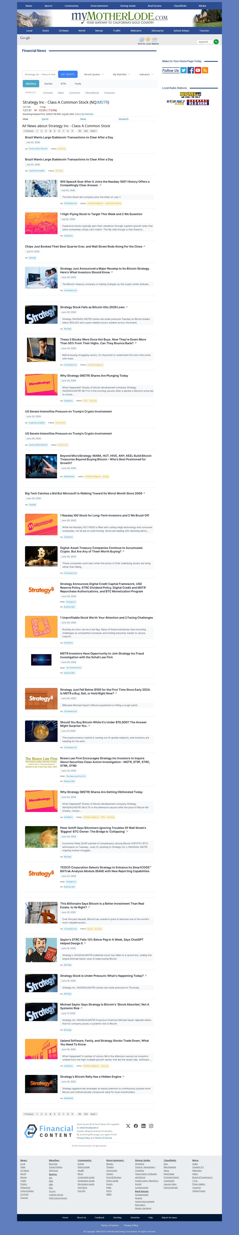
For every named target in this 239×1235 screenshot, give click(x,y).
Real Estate (154, 5)
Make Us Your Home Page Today (181, 61)
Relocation (140, 1205)
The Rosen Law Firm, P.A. (76, 776)
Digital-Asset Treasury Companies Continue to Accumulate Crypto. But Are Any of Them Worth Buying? (101, 549)
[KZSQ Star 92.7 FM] (174, 101)
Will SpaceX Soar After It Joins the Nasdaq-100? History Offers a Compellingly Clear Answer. (105, 183)
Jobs (166, 1163)
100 (85, 131)
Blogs (80, 1174)
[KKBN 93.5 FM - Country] (197, 101)
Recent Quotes (92, 74)
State (45, 30)
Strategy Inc (71, 602)
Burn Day (53, 1163)
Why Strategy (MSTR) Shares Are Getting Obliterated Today (101, 792)
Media (202, 5)
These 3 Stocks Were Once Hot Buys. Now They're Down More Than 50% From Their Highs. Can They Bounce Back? (103, 341)
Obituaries (158, 30)
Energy (105, 476)
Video (195, 1174)
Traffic (116, 30)
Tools (78, 83)
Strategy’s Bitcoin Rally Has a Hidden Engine (92, 1076)
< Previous (28, 131)
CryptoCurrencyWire (37, 171)
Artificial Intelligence (95, 203)
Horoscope (111, 1170)
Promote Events (171, 1177)
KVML (108, 1187)
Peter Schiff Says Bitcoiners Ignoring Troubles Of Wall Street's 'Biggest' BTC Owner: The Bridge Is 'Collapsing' (103, 829)
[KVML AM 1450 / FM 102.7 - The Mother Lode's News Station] (190, 94)
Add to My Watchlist (84, 114)
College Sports (56, 1194)
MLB (51, 1181)
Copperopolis (141, 1187)
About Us (81, 1217)
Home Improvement (144, 1201)
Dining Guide (128, 5)
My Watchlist (119, 74)
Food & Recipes (113, 1177)
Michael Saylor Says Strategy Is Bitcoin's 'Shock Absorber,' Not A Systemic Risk (104, 1006)
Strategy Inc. (71, 882)
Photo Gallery (198, 1184)
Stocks (48, 83)
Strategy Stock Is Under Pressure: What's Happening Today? (103, 975)
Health (81, 1170)
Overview (48, 92)
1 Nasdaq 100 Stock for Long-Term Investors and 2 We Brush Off (104, 515)
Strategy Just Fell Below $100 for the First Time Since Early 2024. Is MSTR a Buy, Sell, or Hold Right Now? (105, 691)
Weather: (54, 1160)
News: (23, 1160)
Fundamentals (141, 1194)
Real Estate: (142, 1191)
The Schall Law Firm (73, 668)
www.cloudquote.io (89, 1127)
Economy (61, 149)
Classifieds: (170, 1160)
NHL (51, 1188)
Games (109, 1174)
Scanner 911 (198, 1167)
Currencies (74, 92)
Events (81, 1163)
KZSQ (109, 1191)
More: (195, 1160)
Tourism (204, 30)
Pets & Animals (171, 1187)
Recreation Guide (86, 1184)
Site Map (117, 1217)
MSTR (103, 102)
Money (99, 30)
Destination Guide (86, 1180)
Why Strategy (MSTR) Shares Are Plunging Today (94, 375)
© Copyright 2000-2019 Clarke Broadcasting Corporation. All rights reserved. (120, 1231)
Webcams (136, 30)
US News (63, 30)
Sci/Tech (24, 1194)
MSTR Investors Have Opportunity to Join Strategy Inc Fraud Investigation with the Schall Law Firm (102, 655)
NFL (50, 1177)
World (82, 30)
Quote (45, 119)
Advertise (135, 1217)
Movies (109, 1163)
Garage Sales (170, 1184)
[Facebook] (136, 1131)
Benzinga (67, 329)
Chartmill (32, 258)
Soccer (52, 1191)
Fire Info (81, 1191)
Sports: (53, 1174)
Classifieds (180, 5)
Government (60, 423)
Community (71, 5)
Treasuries (109, 92)
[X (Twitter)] (128, 1131)
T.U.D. (195, 1180)
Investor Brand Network (38, 149)
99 (80, 131)
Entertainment (99, 5)
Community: (85, 1160)
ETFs (63, 83)
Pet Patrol (82, 1187)
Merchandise (170, 1167)
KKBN (108, 1194)
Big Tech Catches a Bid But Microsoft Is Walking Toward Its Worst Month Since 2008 (85, 493)
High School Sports (58, 1198)
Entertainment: (115, 1160)
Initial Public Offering (113, 203)
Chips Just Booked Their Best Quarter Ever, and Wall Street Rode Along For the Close (85, 246)
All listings (139, 1163)
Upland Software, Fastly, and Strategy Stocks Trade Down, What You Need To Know (104, 1042)
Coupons (196, 1187)
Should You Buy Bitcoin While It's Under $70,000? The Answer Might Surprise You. (103, 724)
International (92, 92)
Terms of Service (110, 1225)
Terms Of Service (103, 1137)
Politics (23, 1184)
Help (150, 1217)
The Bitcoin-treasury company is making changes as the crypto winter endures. (106, 284)
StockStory (68, 236)
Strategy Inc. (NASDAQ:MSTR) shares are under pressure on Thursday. (101, 987)
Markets (31, 83)
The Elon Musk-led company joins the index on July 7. (91, 197)
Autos (166, 1170)
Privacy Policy (83, 1137)
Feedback (99, 1217)
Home (65, 1217)
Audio (195, 1163)
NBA (51, 1184)
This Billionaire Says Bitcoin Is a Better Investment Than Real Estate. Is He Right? (102, 905)
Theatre (110, 1167)
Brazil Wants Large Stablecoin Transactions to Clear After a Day (69, 137)
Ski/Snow (53, 1170)
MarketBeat (68, 1098)
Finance (138, 1198)
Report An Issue (169, 1217)
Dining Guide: (143, 1160)
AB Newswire (69, 476)
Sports (48, 5)
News (29, 5)
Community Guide (86, 1177)
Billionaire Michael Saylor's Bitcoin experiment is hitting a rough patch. (100, 705)
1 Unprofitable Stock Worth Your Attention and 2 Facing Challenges (106, 617)
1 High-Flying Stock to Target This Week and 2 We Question (101, 214)
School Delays (181, 30)
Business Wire (69, 607)
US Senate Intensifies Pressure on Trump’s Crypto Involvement (68, 411)
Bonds (90, 929)
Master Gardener (143, 1208)
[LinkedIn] (143, 1131)
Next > (94, 131)
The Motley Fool (70, 203)
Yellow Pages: (199, 1191)
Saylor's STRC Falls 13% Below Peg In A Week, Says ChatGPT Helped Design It (102, 941)
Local (29, 30)
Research (123, 119)
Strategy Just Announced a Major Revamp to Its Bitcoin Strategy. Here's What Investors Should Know (105, 270)
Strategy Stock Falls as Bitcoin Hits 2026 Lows (94, 307)
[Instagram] (151, 1131)
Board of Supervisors (202, 1177)
